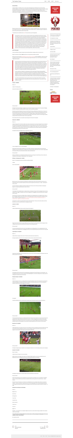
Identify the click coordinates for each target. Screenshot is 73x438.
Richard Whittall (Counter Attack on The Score (28, 56)
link (24, 32)
